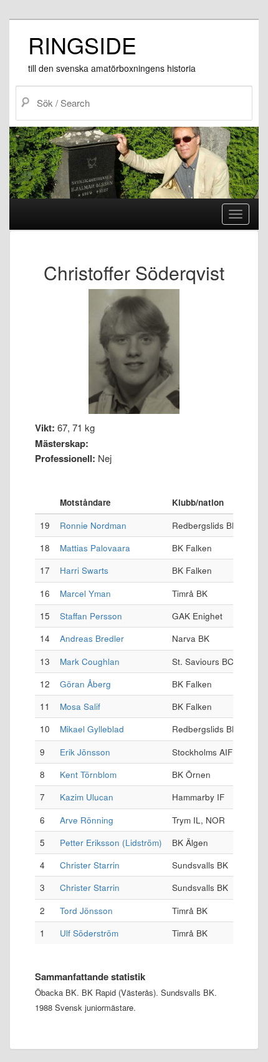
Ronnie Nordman (93, 525)
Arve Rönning (86, 820)
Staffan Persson (91, 616)
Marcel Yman (85, 593)
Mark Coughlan (90, 661)
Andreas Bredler (92, 638)
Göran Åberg (85, 684)
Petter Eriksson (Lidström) (111, 842)
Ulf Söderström (89, 933)
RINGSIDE (82, 45)
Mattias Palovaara (95, 548)
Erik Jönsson (85, 752)
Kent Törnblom (88, 774)
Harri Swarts (84, 570)
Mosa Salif (80, 706)
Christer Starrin (90, 865)
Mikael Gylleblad (92, 729)
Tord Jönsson (86, 911)
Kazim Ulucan (86, 797)
